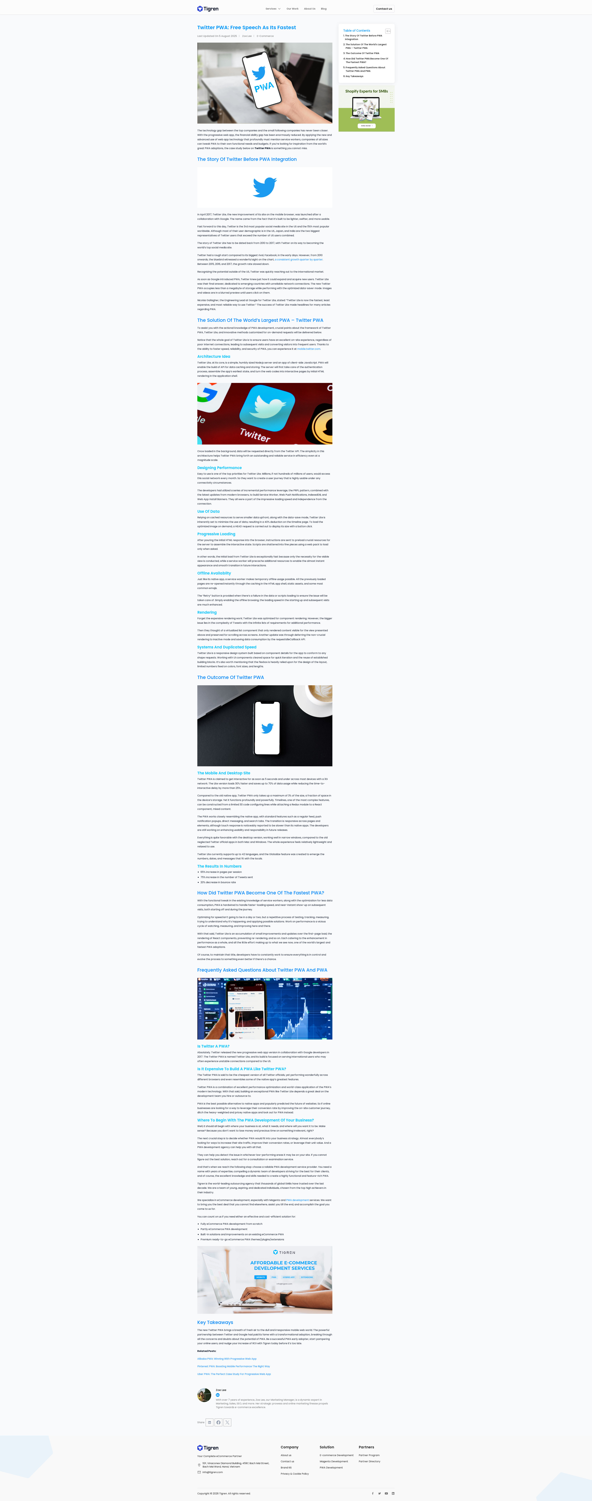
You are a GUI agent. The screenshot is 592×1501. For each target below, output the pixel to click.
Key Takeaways (354, 76)
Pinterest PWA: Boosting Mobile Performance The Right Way (233, 1366)
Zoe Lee (247, 36)
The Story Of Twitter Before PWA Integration (363, 37)
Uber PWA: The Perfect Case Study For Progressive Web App (234, 1374)
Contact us (287, 1461)
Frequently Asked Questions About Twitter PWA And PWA (365, 69)
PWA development (297, 1200)
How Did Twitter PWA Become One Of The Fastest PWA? (367, 60)
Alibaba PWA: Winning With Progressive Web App (227, 1359)
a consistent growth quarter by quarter (299, 259)
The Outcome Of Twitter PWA (362, 53)
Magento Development (334, 1461)
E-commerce (265, 36)
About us (286, 1455)
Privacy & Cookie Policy (295, 1474)
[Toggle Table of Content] (386, 31)
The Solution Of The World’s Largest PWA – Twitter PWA (366, 46)
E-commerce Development (337, 1455)
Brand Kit (286, 1467)
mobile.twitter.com (308, 349)
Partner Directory (369, 1461)
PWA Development (331, 1467)
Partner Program (369, 1455)
